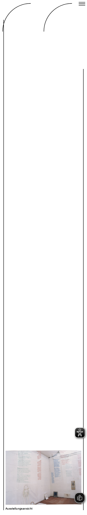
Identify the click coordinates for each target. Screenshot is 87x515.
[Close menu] (82, 4)
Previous (26, 473)
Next (60, 473)
